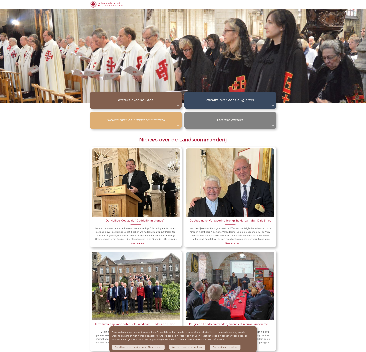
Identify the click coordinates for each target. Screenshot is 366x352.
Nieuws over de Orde (135, 100)
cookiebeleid (194, 339)
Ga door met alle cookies (187, 347)
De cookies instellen (225, 347)
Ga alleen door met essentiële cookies (138, 347)
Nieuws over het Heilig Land (230, 100)
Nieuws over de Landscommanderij (136, 120)
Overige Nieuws (230, 120)
